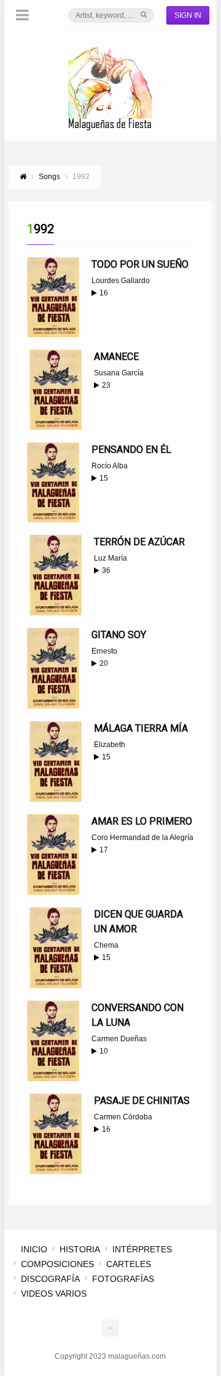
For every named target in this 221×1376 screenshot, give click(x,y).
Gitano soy (118, 635)
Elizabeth (109, 744)
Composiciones (57, 1264)
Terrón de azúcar (139, 542)
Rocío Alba (109, 466)
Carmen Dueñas (119, 1038)
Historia (80, 1249)
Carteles (128, 1264)
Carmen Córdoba (123, 1117)
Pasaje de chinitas (142, 1100)
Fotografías (123, 1279)
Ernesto (104, 651)
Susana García (119, 373)
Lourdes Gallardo (120, 280)
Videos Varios (54, 1293)
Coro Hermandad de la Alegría (142, 837)
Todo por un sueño (139, 264)
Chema (106, 945)
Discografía (50, 1279)
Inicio (34, 1249)
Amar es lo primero (141, 821)
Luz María (110, 558)
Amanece (116, 356)
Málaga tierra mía (141, 728)
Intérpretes (142, 1249)
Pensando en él (131, 449)
